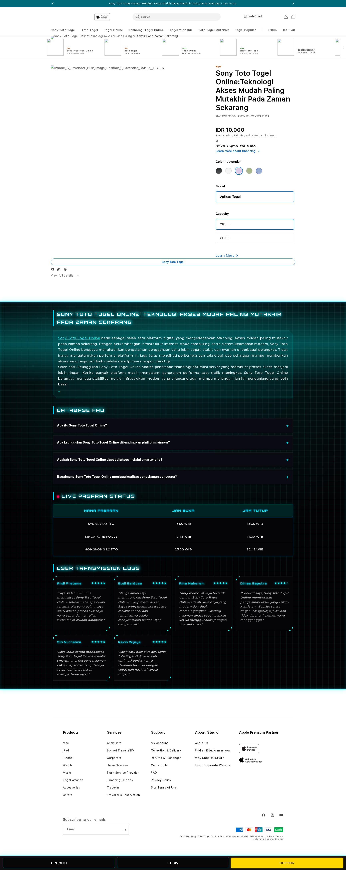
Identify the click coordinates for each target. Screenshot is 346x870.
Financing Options (120, 780)
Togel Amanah (73, 780)
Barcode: (243, 115)
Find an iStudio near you (212, 750)
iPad (66, 750)
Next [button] (293, 4)
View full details (62, 275)
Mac (66, 743)
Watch (67, 765)
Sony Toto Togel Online (79, 338)
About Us (201, 743)
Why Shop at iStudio (209, 757)
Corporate (114, 757)
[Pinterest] (66, 270)
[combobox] (177, 16)
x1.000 (224, 238)
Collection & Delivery (166, 750)
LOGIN (173, 863)
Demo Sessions (118, 765)
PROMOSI (59, 863)
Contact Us (159, 765)
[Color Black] (219, 171)
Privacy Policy (161, 780)
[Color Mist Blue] (259, 171)
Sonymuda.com (274, 839)
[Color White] (228, 171)
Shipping (239, 135)
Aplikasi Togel (230, 197)
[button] (63, 30)
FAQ (154, 772)
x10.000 (225, 224)
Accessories (71, 787)
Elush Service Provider (123, 772)
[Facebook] (53, 270)
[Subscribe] (124, 830)
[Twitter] (59, 270)
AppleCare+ (115, 743)
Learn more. (229, 3)
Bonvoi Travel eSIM (121, 750)
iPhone (68, 757)
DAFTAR (287, 863)
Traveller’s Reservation (123, 795)
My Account (159, 743)
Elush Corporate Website (212, 765)
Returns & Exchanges (166, 757)
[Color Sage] (249, 171)
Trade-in (113, 787)
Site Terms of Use (164, 787)
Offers (67, 795)
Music (67, 772)
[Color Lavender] (239, 171)
